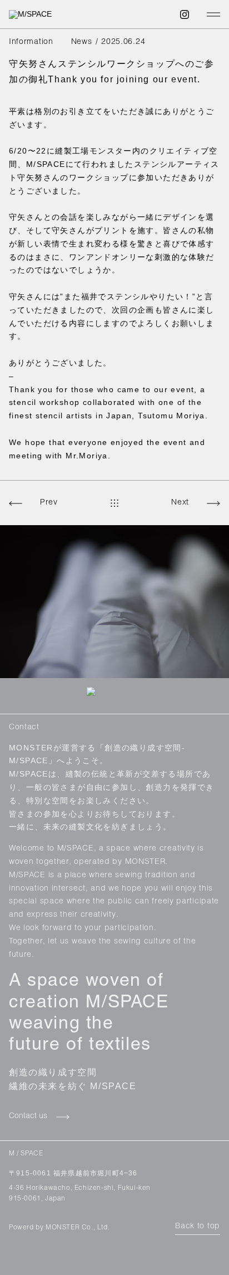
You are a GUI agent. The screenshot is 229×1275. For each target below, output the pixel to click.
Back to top (197, 1226)
